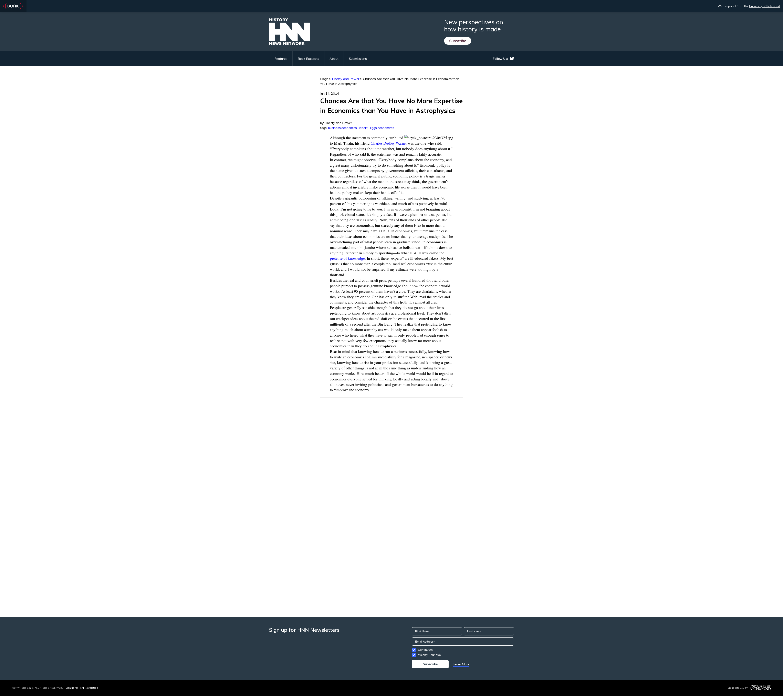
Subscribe (457, 40)
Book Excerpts (308, 59)
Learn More (461, 664)
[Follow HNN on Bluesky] (512, 59)
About (334, 59)
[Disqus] (391, 449)
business (334, 128)
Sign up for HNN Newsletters (82, 687)
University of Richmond (764, 6)
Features (280, 59)
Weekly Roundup (429, 655)
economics (349, 128)
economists (385, 128)
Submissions (358, 59)
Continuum (425, 650)
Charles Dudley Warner (389, 143)
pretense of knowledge (347, 258)
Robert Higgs (367, 128)
